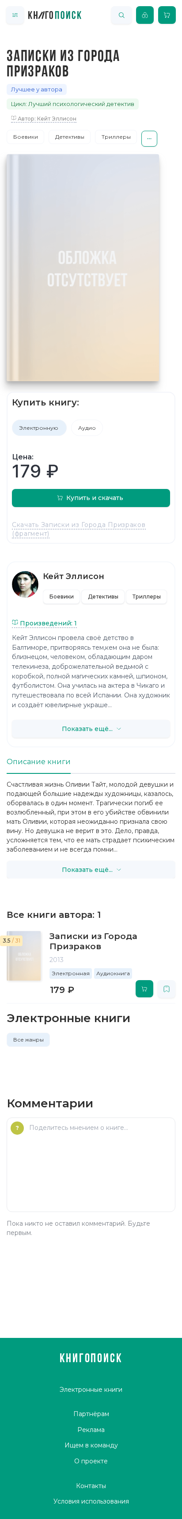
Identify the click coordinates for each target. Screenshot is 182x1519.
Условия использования (91, 1501)
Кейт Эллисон (73, 576)
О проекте (91, 1461)
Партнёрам (91, 1414)
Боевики (25, 136)
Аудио (87, 427)
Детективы (69, 136)
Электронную (39, 427)
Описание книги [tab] (39, 762)
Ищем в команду (91, 1445)
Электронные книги (91, 1390)
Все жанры (28, 1039)
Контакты (91, 1486)
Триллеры (116, 136)
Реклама (91, 1430)
